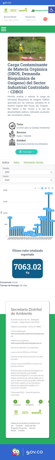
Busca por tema (30, 17)
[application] (27, 215)
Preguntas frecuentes (19, 428)
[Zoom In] (35, 188)
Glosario (32, 428)
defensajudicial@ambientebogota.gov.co (26, 343)
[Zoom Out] (38, 188)
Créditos (21, 430)
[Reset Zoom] (49, 188)
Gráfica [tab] (5, 162)
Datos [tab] (16, 162)
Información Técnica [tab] (33, 162)
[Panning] (45, 188)
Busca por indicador (10, 17)
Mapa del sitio (30, 426)
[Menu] (52, 188)
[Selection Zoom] (42, 188)
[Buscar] (45, 19)
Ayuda (13, 430)
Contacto (19, 426)
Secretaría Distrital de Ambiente (26, 311)
